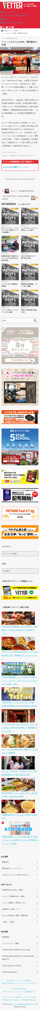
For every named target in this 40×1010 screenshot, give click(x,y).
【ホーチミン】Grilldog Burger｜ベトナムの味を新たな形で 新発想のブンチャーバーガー (20, 655)
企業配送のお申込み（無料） (13, 890)
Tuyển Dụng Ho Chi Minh (11, 966)
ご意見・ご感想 (8, 922)
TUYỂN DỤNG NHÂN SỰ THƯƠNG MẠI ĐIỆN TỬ (18, 957)
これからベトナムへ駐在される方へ (15, 875)
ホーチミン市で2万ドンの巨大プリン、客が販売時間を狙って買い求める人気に (19, 773)
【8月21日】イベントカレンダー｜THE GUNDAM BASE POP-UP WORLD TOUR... (20, 704)
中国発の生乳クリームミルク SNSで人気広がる (19, 816)
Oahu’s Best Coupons (11, 1000)
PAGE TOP (37, 978)
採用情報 (5, 937)
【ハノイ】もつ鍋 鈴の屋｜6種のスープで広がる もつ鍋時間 (20, 751)
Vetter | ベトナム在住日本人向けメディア (21, 1004)
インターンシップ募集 (10, 943)
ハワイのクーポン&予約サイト (14, 997)
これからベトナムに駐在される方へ (14, 15)
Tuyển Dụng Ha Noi (9, 972)
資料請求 (3, 19)
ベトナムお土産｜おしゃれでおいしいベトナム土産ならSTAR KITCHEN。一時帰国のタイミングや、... (20, 727)
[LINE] (13, 27)
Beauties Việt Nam (20, 989)
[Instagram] (10, 27)
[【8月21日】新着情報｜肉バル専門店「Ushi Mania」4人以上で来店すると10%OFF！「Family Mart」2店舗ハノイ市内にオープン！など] (18, 623)
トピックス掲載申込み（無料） (14, 896)
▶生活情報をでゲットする (15, 167)
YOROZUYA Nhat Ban (28, 1000)
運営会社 (5, 862)
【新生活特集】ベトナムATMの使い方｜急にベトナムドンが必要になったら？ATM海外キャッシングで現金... (20, 840)
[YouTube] (7, 27)
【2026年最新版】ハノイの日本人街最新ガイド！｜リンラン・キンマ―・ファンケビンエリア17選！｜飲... (20, 680)
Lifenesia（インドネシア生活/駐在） (20, 980)
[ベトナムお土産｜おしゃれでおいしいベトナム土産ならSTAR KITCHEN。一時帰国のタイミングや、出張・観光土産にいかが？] (18, 721)
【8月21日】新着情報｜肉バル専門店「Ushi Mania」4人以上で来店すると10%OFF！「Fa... (20, 630)
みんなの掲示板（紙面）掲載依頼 (15, 915)
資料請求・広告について (11, 909)
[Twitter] (4, 27)
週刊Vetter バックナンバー (12, 868)
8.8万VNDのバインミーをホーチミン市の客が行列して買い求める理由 (19, 794)
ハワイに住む (31, 997)
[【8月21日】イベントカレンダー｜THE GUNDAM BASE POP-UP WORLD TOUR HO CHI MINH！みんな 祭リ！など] (18, 699)
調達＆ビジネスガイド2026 (11, 22)
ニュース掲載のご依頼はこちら (14, 903)
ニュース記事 (5, 38)
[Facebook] (1, 27)
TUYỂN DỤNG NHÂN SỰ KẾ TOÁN (16, 950)
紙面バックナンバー (8, 12)
